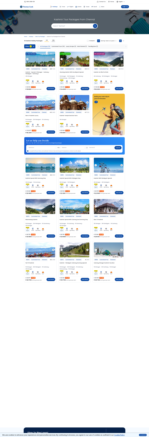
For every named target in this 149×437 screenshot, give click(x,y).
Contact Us (102, 1)
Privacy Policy (38, 151)
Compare (92, 40)
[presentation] (27, 59)
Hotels (79, 6)
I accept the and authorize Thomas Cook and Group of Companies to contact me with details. (55, 151)
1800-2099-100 (30, 1)
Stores (112, 1)
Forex (63, 6)
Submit (118, 148)
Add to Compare (50, 64)
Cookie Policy (119, 435)
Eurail (95, 6)
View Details (51, 88)
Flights (71, 6)
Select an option (110, 41)
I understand (143, 435)
